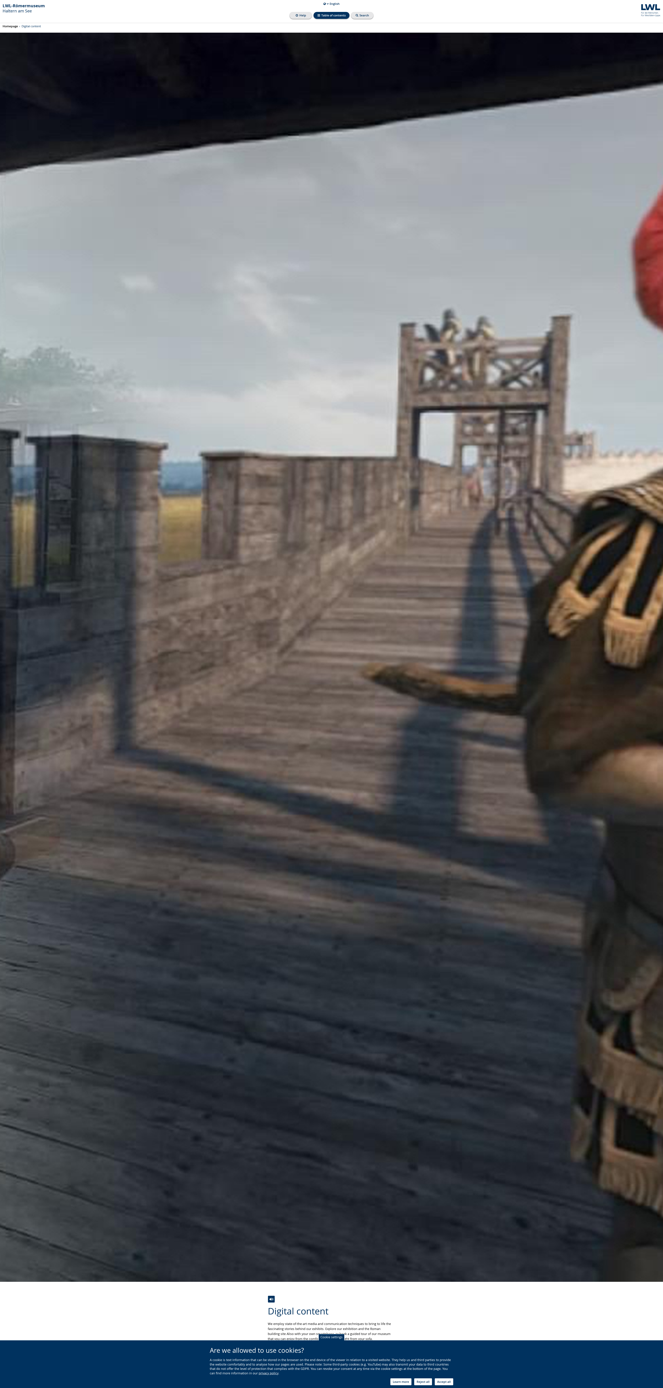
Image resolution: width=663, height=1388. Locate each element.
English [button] (331, 4)
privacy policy (268, 1373)
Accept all (444, 1382)
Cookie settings (331, 1337)
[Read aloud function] (271, 1299)
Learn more (401, 1382)
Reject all (423, 1382)
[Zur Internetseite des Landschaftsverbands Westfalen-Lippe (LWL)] (649, 10)
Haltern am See (24, 8)
